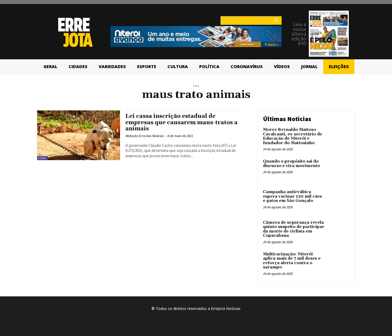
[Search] (276, 20)
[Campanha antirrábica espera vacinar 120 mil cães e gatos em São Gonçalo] (338, 200)
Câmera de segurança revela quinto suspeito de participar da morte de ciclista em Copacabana (293, 229)
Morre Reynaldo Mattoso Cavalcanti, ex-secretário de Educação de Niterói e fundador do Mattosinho (292, 136)
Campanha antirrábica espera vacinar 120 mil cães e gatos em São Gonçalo (292, 196)
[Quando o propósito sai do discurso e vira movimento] (338, 169)
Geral (42, 158)
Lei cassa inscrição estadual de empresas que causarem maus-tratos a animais (181, 122)
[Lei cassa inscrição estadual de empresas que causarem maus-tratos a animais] (78, 135)
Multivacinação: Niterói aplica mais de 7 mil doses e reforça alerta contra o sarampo (292, 261)
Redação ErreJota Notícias (144, 136)
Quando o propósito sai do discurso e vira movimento (291, 163)
